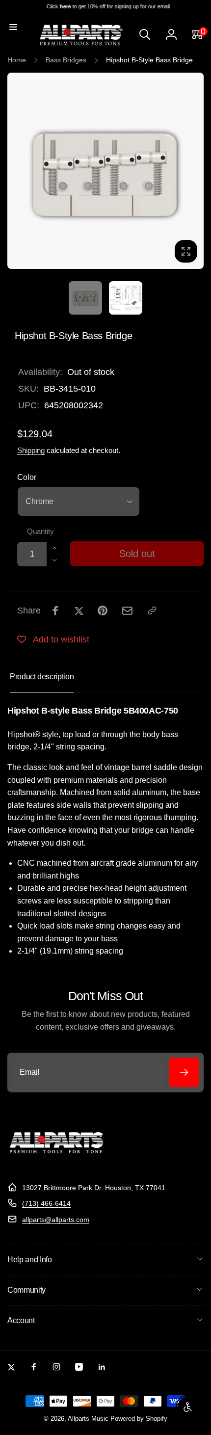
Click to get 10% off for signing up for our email (105, 6)
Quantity (40, 531)
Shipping (31, 450)
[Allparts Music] (56, 1163)
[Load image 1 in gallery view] (85, 298)
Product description (42, 676)
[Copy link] (152, 610)
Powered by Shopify (138, 1418)
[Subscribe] (184, 1072)
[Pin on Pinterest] (102, 610)
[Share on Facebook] (55, 610)
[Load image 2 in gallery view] (125, 298)
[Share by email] (127, 611)
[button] (13, 27)
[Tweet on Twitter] (79, 610)
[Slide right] (193, 170)
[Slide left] (17, 170)
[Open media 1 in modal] (105, 171)
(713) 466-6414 (46, 1203)
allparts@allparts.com (55, 1219)
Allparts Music (88, 1418)
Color (26, 477)
